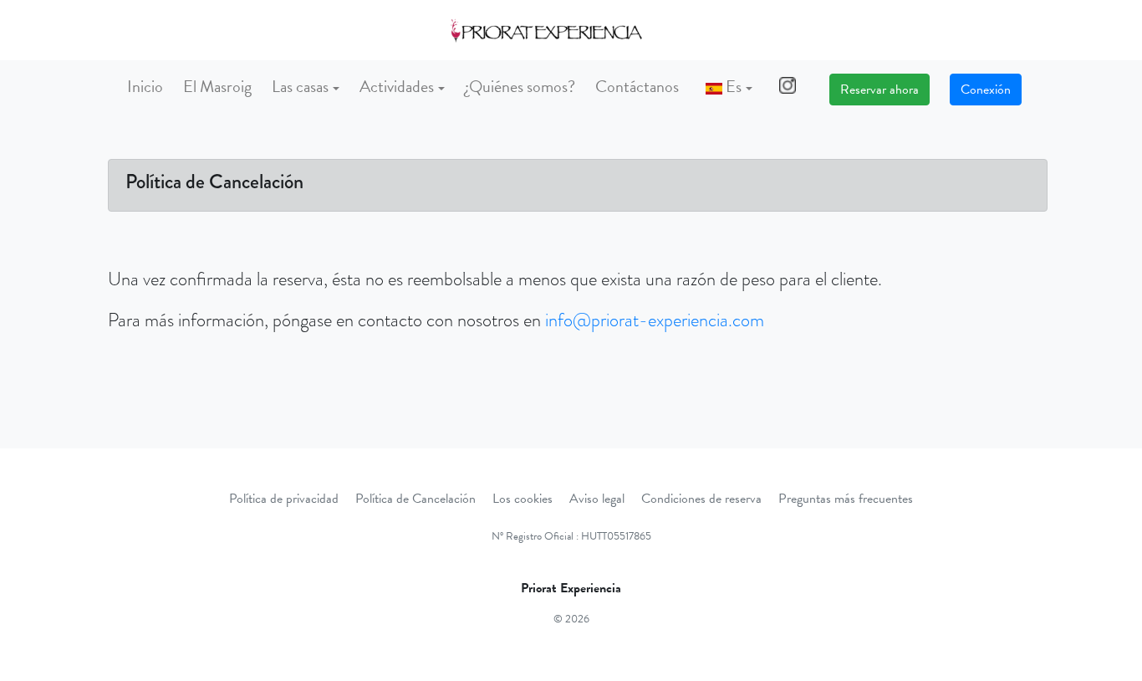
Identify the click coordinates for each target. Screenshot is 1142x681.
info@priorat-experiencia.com (654, 320)
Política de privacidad (284, 499)
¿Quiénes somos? (520, 86)
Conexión (986, 89)
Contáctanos (637, 86)
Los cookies (522, 499)
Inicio (145, 86)
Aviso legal (597, 499)
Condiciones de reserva (701, 499)
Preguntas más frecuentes (845, 499)
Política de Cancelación (415, 499)
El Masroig (217, 86)
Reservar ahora (879, 89)
